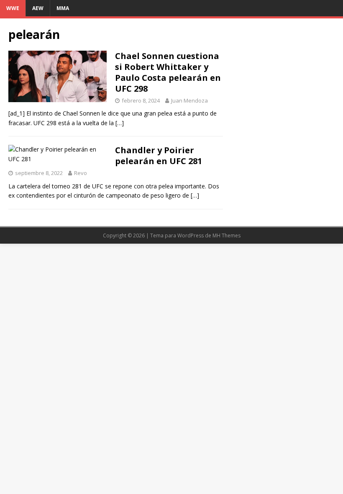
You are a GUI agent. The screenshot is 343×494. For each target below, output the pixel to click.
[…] (119, 123)
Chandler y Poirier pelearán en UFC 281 (158, 155)
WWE (12, 8)
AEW (38, 8)
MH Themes (226, 235)
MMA (62, 8)
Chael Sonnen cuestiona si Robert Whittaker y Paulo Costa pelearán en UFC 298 (168, 72)
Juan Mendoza (189, 100)
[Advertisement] (283, 69)
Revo (80, 173)
